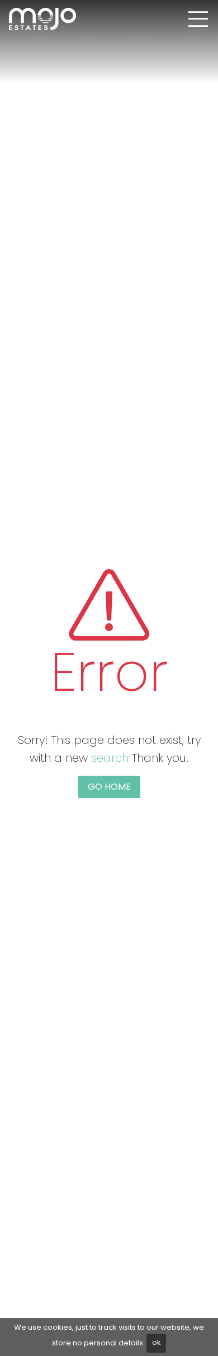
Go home (109, 786)
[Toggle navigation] (198, 19)
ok (156, 1342)
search (110, 758)
